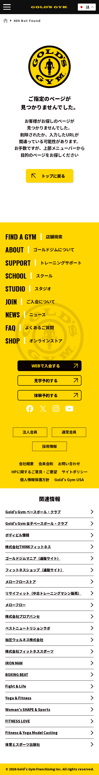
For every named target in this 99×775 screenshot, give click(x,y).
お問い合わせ (69, 463)
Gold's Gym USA (69, 479)
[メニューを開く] (7, 7)
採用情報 (49, 446)
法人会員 (30, 432)
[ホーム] (5, 20)
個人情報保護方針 (35, 479)
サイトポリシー (74, 471)
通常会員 (69, 432)
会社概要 (26, 463)
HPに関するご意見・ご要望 (34, 471)
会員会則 (45, 463)
